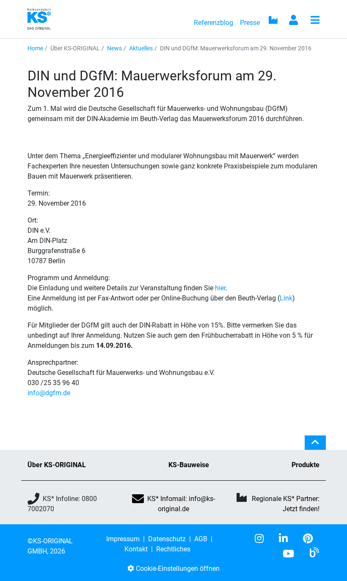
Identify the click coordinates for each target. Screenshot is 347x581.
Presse (250, 23)
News (114, 48)
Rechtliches (173, 549)
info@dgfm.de (49, 393)
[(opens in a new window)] (262, 539)
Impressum (123, 539)
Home (35, 48)
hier (220, 288)
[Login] (293, 20)
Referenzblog (213, 23)
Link (286, 298)
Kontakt (136, 549)
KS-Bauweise (188, 465)
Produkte (305, 465)
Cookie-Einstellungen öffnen (177, 568)
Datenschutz (167, 539)
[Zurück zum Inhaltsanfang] (315, 446)
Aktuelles (141, 48)
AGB (200, 539)
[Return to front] (42, 18)
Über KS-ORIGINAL (57, 465)
